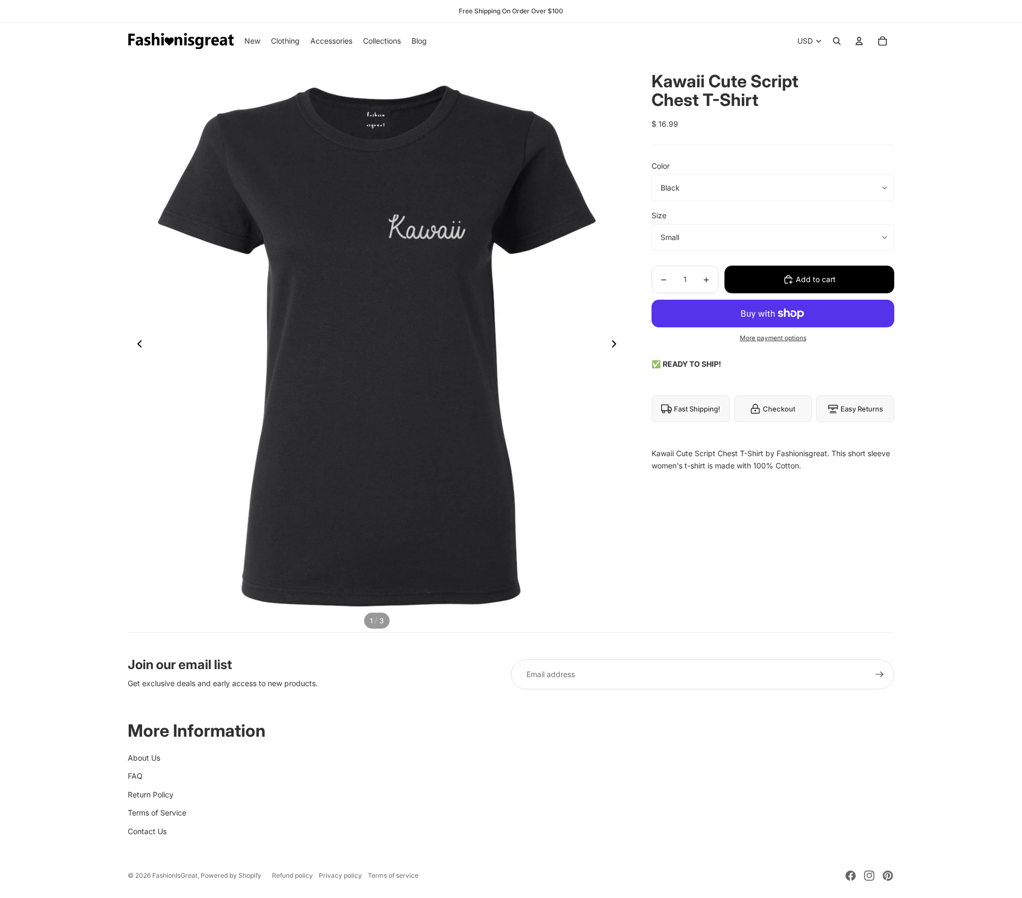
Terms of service (393, 875)
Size (659, 215)
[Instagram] (869, 875)
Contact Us (147, 831)
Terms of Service (157, 812)
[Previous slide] (136, 346)
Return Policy (151, 794)
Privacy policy (340, 875)
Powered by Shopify (231, 875)
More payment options (773, 338)
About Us (144, 757)
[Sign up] (879, 674)
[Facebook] (850, 875)
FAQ (135, 775)
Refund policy (292, 875)
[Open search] (836, 41)
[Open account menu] (859, 41)
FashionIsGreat (174, 875)
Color (661, 165)
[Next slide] (617, 346)
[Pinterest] (887, 875)
